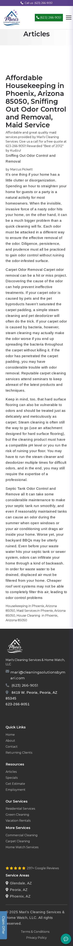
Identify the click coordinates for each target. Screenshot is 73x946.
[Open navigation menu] (69, 17)
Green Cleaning (17, 814)
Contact (12, 746)
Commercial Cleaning (22, 835)
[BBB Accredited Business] (20, 714)
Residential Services (20, 808)
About (10, 740)
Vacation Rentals (18, 820)
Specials (12, 777)
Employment (15, 789)
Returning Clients (19, 752)
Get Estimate (15, 783)
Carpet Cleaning (18, 841)
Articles (11, 772)
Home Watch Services (22, 847)
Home (10, 734)
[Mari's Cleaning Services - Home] (11, 17)
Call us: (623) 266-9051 (39, 3)
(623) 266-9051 (50, 17)
